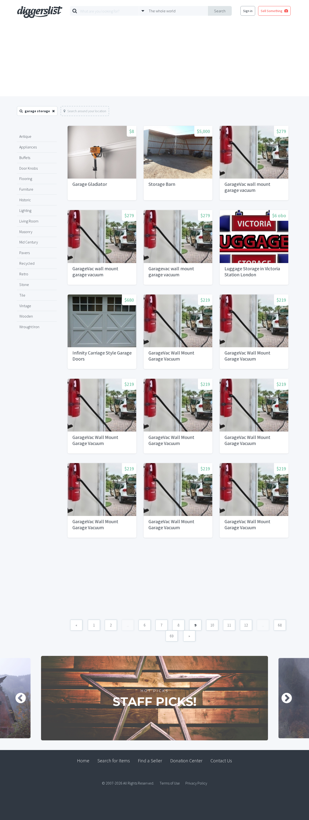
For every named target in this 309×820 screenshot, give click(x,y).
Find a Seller (150, 760)
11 (229, 625)
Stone (24, 284)
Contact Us (221, 760)
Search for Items (113, 760)
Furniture (26, 189)
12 (246, 625)
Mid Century (28, 242)
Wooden (26, 316)
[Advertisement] (154, 60)
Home (83, 760)
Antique (25, 136)
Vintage (25, 305)
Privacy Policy (196, 783)
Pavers (24, 252)
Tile (22, 295)
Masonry (25, 231)
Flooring (25, 178)
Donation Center (186, 760)
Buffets (24, 157)
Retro (23, 273)
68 (280, 625)
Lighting (25, 210)
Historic (25, 199)
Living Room (28, 221)
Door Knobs (28, 168)
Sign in (248, 11)
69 (172, 635)
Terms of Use (170, 783)
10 (212, 625)
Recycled (27, 263)
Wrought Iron (29, 326)
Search (219, 10)
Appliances (28, 147)
